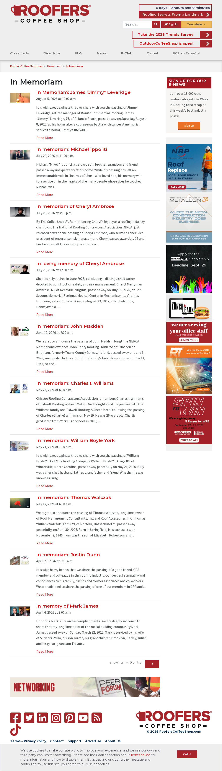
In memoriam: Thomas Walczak (73, 497)
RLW (79, 53)
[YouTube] (83, 718)
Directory (51, 53)
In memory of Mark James (67, 606)
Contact (57, 741)
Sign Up (189, 125)
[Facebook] (15, 718)
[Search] (156, 24)
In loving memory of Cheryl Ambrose (80, 263)
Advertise (93, 741)
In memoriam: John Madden (69, 326)
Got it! (187, 754)
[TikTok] (15, 730)
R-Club (126, 53)
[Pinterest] (69, 718)
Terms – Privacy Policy (28, 741)
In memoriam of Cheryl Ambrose (75, 206)
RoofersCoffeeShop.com (26, 66)
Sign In (172, 24)
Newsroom (54, 66)
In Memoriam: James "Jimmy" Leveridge (83, 92)
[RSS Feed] (96, 718)
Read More (44, 138)
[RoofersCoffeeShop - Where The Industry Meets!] (51, 13)
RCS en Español (186, 53)
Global (152, 53)
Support (74, 741)
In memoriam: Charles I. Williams (75, 383)
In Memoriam (74, 66)
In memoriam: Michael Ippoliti (71, 149)
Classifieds (19, 53)
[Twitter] (29, 718)
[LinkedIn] (42, 718)
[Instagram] (56, 718)
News (102, 53)
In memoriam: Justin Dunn (68, 554)
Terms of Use (140, 755)
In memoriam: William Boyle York (75, 440)
